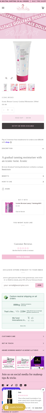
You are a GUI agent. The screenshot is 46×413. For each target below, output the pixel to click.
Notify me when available (23, 126)
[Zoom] (6, 78)
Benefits (5, 176)
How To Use (7, 182)
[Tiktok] (12, 385)
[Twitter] (7, 385)
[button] (43, 389)
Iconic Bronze (8, 97)
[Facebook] (3, 385)
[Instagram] (16, 385)
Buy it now (23, 134)
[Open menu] (5, 8)
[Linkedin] (21, 385)
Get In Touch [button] (7, 343)
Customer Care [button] (8, 336)
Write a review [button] (23, 256)
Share (7, 189)
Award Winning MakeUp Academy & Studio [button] (20, 350)
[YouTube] (25, 385)
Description (7, 148)
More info (23, 326)
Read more (6, 169)
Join (39, 285)
